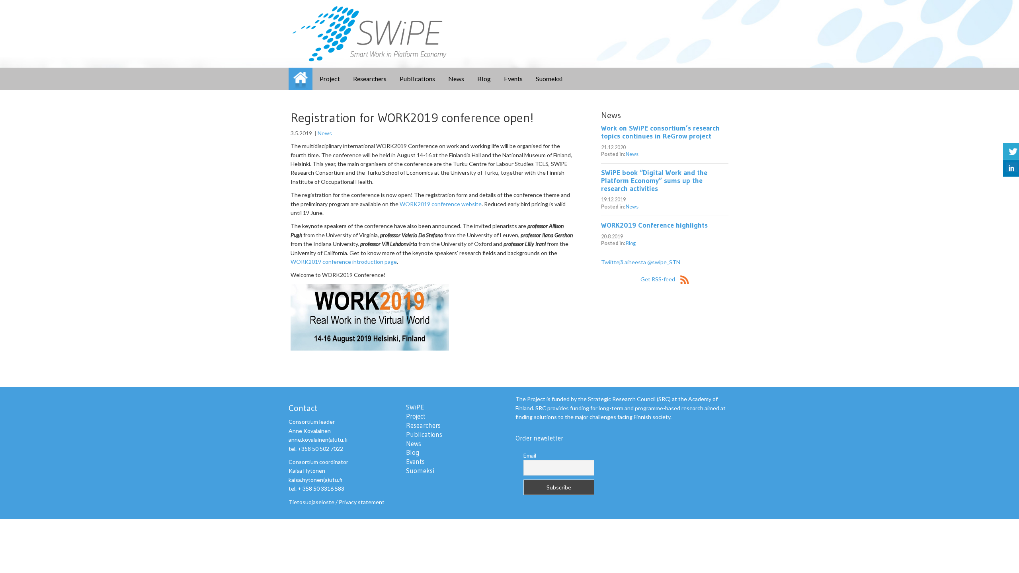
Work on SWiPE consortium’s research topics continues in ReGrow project (660, 132)
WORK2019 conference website (441, 204)
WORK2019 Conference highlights (654, 225)
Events (513, 78)
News (456, 78)
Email (529, 455)
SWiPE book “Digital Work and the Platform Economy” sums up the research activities (654, 180)
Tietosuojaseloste (311, 502)
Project (330, 78)
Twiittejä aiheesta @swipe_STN (640, 262)
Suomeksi (549, 78)
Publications (417, 78)
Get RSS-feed (658, 279)
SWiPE (300, 79)
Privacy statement (362, 502)
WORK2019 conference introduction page (344, 261)
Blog (484, 78)
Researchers (370, 78)
